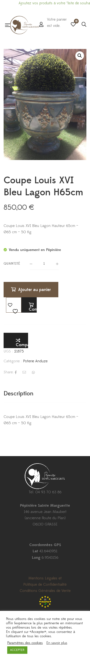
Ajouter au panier (34, 289)
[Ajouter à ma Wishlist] (13, 305)
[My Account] (41, 25)
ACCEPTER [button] (17, 650)
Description (18, 393)
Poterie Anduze (35, 361)
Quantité (12, 264)
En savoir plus (56, 643)
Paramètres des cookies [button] (25, 643)
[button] (79, 55)
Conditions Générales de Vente (45, 590)
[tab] (45, 393)
